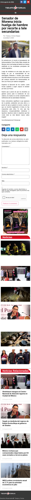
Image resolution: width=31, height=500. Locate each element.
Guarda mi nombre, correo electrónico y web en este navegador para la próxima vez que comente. (15, 190)
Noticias (7, 237)
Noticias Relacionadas (15, 370)
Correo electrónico (8, 174)
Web (3, 181)
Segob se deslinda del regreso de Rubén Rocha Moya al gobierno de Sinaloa (15, 423)
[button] (15, 12)
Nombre (5, 167)
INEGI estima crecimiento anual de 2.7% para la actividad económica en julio (14, 482)
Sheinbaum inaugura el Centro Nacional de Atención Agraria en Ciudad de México (14, 394)
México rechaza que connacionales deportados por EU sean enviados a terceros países (15, 453)
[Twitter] (24, 1)
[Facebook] (21, 1)
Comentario (6, 146)
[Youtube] (28, 1)
